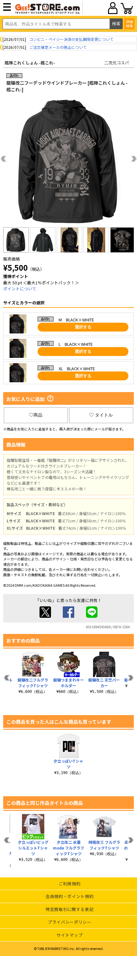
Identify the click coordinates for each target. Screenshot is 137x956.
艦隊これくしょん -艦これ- (30, 63)
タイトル (104, 414)
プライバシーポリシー (69, 922)
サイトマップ (69, 935)
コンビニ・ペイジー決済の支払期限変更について (71, 39)
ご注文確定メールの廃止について (58, 47)
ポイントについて (19, 289)
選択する (83, 327)
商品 (37, 414)
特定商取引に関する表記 (69, 909)
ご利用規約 (69, 884)
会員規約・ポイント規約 (69, 896)
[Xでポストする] (45, 616)
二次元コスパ (116, 63)
